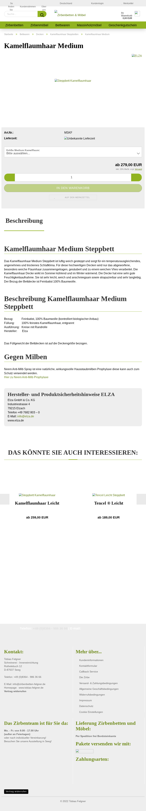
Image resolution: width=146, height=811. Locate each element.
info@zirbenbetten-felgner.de (104, 628)
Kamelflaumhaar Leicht (37, 503)
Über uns (43, 5)
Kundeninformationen (91, 660)
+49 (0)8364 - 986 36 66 (50, 628)
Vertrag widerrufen (16, 791)
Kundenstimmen (28, 5)
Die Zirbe (84, 677)
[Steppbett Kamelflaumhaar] (73, 80)
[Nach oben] (136, 771)
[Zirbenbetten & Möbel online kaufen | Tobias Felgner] (70, 13)
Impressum (85, 700)
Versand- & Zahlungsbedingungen (98, 683)
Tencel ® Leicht (108, 503)
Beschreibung (24, 220)
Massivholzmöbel (89, 25)
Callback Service (88, 671)
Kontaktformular (88, 665)
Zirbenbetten (14, 25)
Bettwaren (62, 25)
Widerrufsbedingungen (92, 694)
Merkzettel (127, 3)
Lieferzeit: (10, 138)
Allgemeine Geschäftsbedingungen (99, 688)
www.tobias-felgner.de (31, 687)
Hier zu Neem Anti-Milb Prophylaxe (26, 377)
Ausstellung (35, 741)
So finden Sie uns (11, 4)
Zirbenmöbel (39, 25)
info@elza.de (25, 416)
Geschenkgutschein (123, 25)
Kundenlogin (97, 3)
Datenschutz (86, 706)
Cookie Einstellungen (91, 712)
